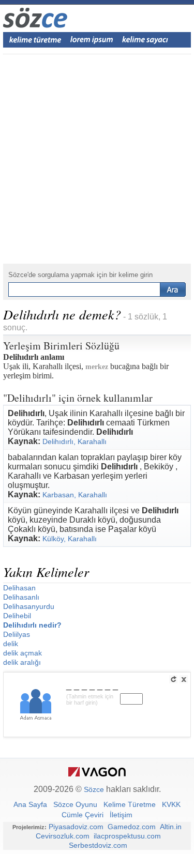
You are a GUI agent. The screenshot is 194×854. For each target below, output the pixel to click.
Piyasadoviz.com (76, 826)
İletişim (121, 815)
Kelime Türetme (129, 804)
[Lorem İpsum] (91, 39)
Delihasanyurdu (28, 606)
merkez (96, 367)
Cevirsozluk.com (62, 836)
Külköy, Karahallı (69, 539)
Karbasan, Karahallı (74, 495)
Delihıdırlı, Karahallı (74, 441)
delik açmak (22, 653)
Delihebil (17, 616)
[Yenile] (173, 679)
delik (10, 643)
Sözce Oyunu (75, 804)
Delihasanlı (21, 597)
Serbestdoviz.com (98, 845)
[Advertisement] (97, 159)
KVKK (171, 804)
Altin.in (171, 826)
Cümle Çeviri (82, 815)
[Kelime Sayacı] (145, 39)
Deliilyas (16, 634)
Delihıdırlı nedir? (32, 625)
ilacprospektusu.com (127, 836)
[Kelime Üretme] (35, 39)
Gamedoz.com (132, 826)
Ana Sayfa (30, 804)
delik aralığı (22, 662)
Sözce (94, 789)
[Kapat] (184, 679)
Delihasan (19, 588)
